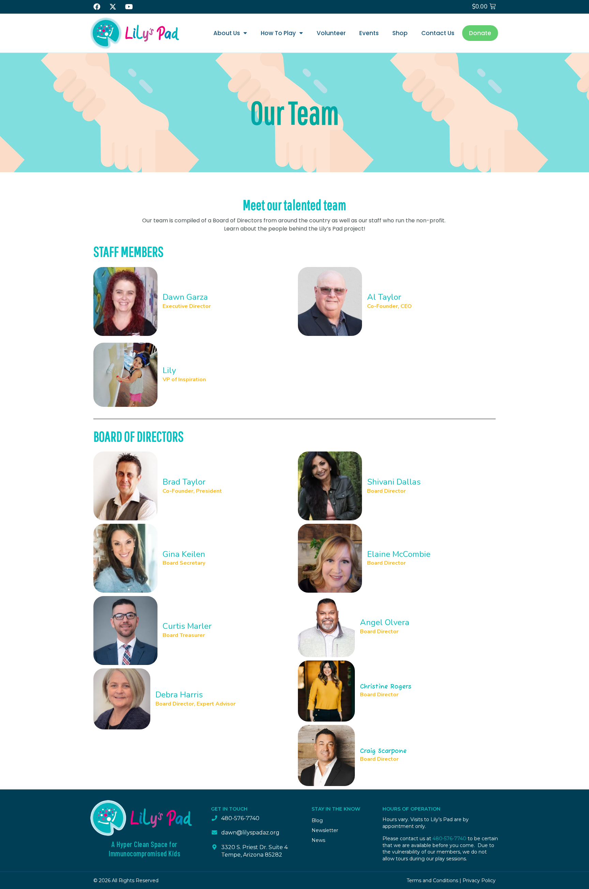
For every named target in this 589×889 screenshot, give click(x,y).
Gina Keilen (184, 554)
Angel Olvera (384, 622)
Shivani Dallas (394, 481)
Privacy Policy (479, 880)
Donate (480, 33)
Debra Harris (179, 694)
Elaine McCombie (399, 554)
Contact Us (437, 33)
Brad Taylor (184, 481)
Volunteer (331, 33)
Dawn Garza (185, 297)
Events (369, 33)
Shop (400, 33)
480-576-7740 (449, 838)
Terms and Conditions (432, 880)
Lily (169, 370)
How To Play (278, 33)
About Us (226, 33)
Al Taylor (384, 297)
